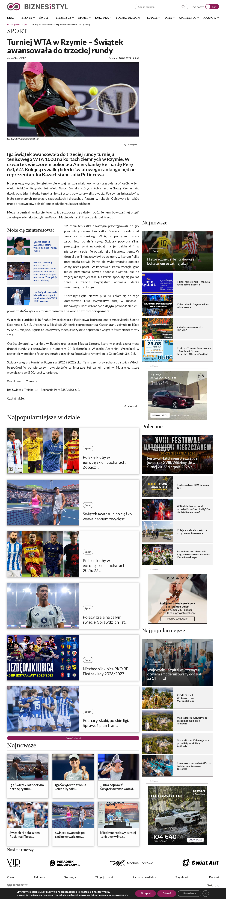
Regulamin (182, 877)
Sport (83, 17)
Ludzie (152, 17)
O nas (10, 877)
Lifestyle (63, 17)
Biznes (27, 17)
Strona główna (13, 24)
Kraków (209, 17)
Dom (168, 17)
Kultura (102, 17)
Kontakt (214, 877)
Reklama (39, 877)
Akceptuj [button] (146, 893)
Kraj (10, 17)
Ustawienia (189, 893)
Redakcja (70, 877)
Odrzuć (167, 893)
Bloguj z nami (104, 877)
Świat (44, 17)
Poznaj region (128, 17)
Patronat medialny (144, 877)
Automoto (187, 17)
